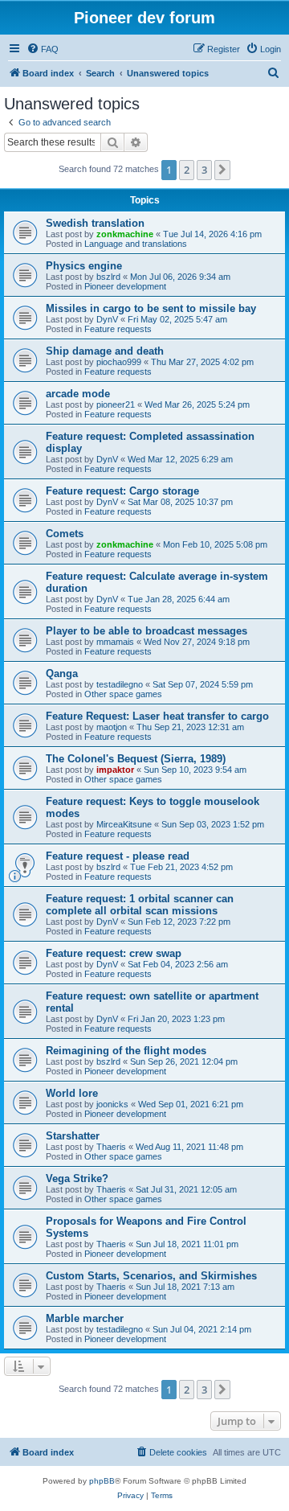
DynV (107, 319)
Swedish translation (95, 223)
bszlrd (108, 276)
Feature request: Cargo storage (122, 491)
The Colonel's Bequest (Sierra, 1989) (136, 759)
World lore (72, 1093)
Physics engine (84, 266)
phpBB (102, 1480)
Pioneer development (125, 286)
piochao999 (118, 362)
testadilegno (119, 684)
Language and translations (135, 243)
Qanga (62, 673)
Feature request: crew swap (113, 953)
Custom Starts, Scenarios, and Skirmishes (151, 1276)
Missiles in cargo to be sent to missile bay (151, 308)
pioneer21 (115, 404)
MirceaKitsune (124, 824)
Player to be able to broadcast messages (146, 631)
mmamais (115, 642)
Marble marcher (85, 1318)
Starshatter (73, 1136)
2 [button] (186, 169)
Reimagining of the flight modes (126, 1051)
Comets (64, 534)
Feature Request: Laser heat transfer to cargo (157, 716)
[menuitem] (42, 49)
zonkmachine (124, 234)
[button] (222, 169)
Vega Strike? (77, 1178)
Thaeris (111, 1147)
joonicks (112, 1104)
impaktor (115, 769)
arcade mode (78, 394)
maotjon (111, 727)
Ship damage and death (105, 351)
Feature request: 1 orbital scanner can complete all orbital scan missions (140, 905)
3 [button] (204, 169)
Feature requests (118, 329)
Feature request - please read (117, 856)
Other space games (123, 694)
